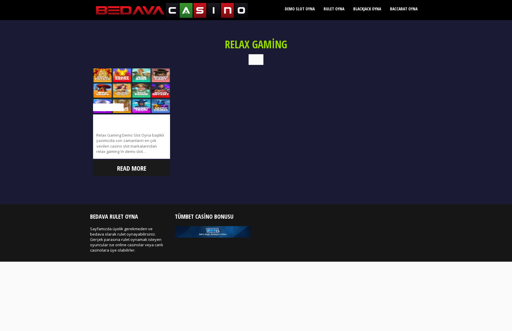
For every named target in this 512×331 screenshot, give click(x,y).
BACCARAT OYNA (403, 9)
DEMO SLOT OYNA (300, 9)
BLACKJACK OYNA (367, 9)
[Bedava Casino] (172, 17)
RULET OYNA (334, 9)
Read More (131, 168)
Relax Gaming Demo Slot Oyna (131, 120)
